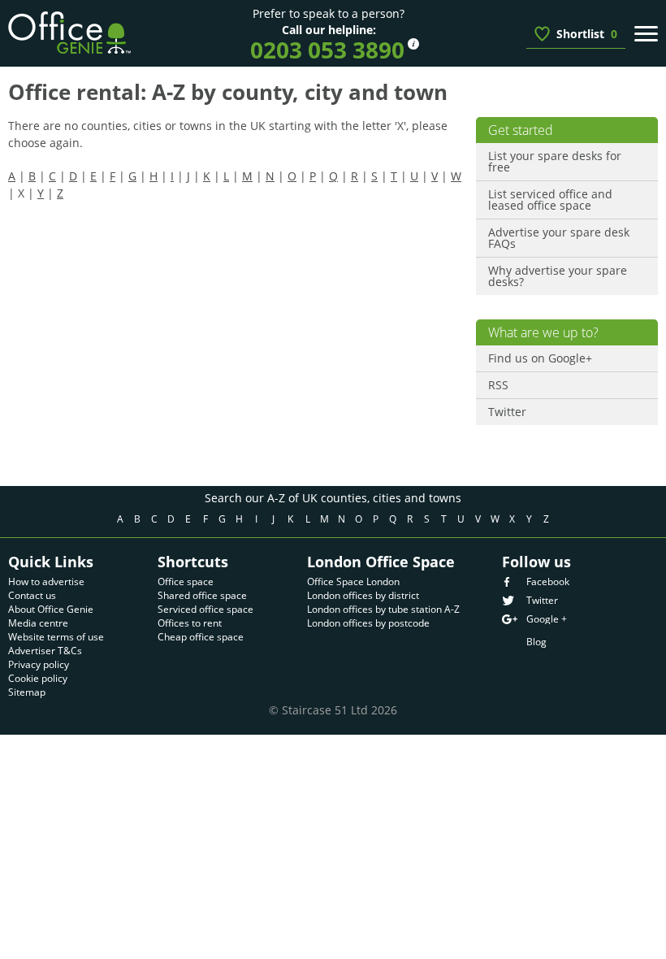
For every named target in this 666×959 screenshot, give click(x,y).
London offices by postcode (368, 623)
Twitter (507, 411)
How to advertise (46, 581)
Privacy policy (38, 664)
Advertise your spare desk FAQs (558, 237)
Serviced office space (205, 609)
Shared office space (202, 595)
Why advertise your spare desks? (557, 276)
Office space (186, 581)
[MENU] (645, 33)
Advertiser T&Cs (45, 650)
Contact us (32, 595)
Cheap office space (201, 637)
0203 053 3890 (327, 49)
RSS (498, 385)
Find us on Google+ (540, 358)
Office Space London (353, 581)
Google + (546, 619)
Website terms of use (56, 637)
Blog (536, 642)
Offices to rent (190, 623)
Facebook (547, 582)
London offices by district (363, 595)
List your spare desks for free (554, 161)
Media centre (38, 623)
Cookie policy (37, 678)
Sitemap (26, 692)
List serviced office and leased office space (550, 199)
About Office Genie (50, 609)
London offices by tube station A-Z (383, 609)
